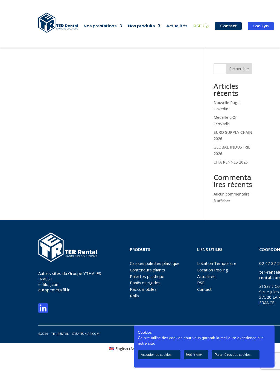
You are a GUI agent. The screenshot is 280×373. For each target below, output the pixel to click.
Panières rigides (145, 282)
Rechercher (239, 68)
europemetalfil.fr (54, 289)
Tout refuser (194, 354)
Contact (228, 25)
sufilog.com (49, 284)
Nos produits (141, 26)
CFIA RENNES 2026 (231, 162)
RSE (197, 26)
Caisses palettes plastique (155, 263)
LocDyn (261, 25)
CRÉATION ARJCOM (85, 333)
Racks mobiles (143, 289)
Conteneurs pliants (147, 270)
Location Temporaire (217, 263)
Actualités (176, 26)
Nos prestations (100, 26)
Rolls (134, 295)
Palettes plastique (147, 276)
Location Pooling (212, 270)
